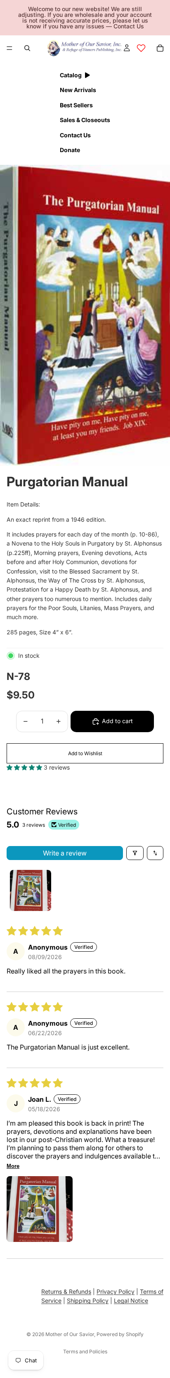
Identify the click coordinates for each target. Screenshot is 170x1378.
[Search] (27, 48)
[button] (25, 767)
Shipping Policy (88, 1300)
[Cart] (160, 48)
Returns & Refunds (66, 1291)
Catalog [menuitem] (71, 75)
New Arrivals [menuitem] (78, 89)
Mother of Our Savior (69, 1334)
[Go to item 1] (30, 890)
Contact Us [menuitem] (75, 135)
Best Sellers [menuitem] (76, 105)
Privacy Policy (116, 1291)
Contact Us (128, 26)
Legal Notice (131, 1300)
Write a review (65, 853)
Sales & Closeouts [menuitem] (85, 119)
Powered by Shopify (120, 1334)
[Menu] (9, 48)
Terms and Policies (85, 1351)
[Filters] (135, 853)
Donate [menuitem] (70, 149)
